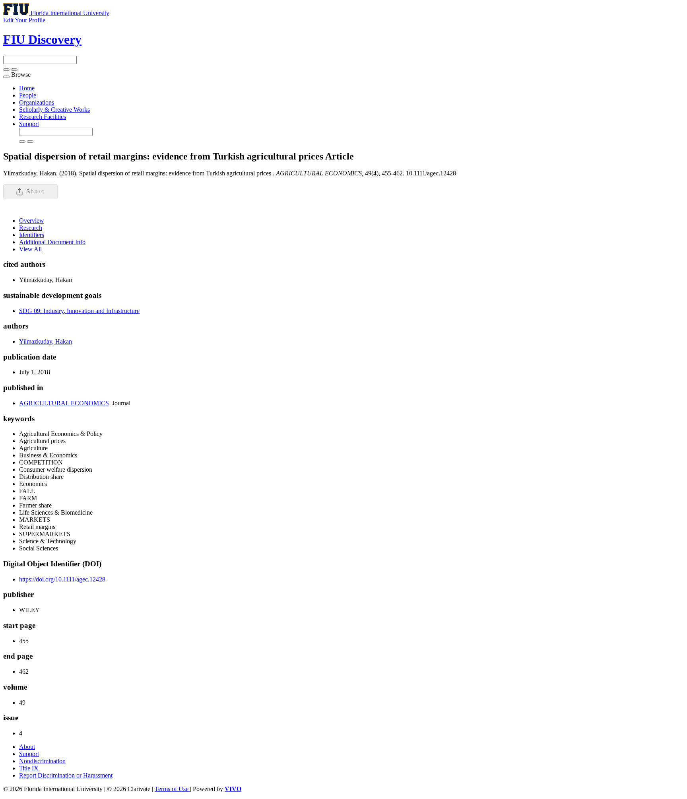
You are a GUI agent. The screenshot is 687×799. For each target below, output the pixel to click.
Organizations (36, 102)
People (27, 95)
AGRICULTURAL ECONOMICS (64, 403)
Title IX (29, 768)
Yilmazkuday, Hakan (45, 341)
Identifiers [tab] (31, 234)
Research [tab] (30, 227)
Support (29, 124)
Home (27, 88)
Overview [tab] (31, 220)
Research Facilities (42, 116)
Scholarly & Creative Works (54, 109)
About (27, 746)
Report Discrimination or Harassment (66, 775)
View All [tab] (30, 249)
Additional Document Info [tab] (52, 242)
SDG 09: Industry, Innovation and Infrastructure (79, 310)
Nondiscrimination (42, 761)
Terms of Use (172, 788)
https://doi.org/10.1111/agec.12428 (62, 579)
